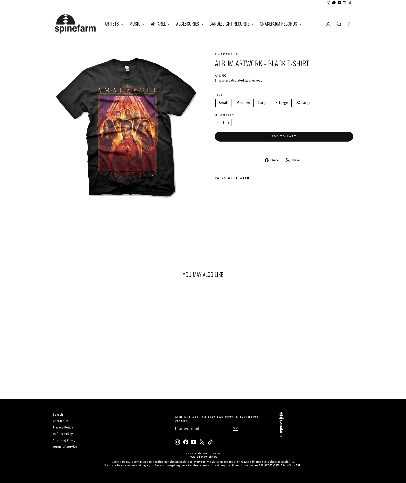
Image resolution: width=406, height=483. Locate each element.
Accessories (188, 23)
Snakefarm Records (279, 23)
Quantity (225, 115)
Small (223, 103)
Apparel (159, 23)
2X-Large (303, 103)
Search (58, 414)
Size (219, 95)
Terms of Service (65, 447)
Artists (112, 23)
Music (135, 23)
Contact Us (61, 421)
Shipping (221, 80)
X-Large (282, 103)
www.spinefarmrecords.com (202, 453)
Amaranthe (227, 54)
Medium (243, 103)
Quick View (88, 355)
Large (262, 103)
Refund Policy (63, 434)
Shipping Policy (64, 440)
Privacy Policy (63, 427)
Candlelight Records (230, 23)
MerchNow (210, 456)
